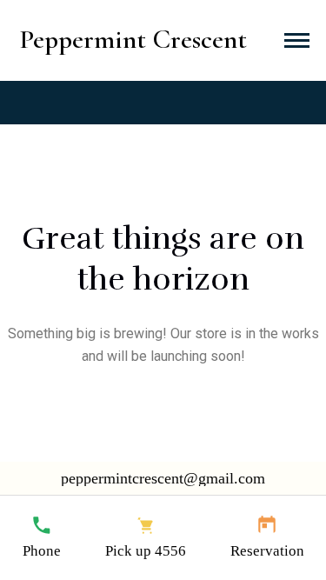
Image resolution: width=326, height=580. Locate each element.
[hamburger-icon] (296, 40)
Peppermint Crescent (133, 39)
